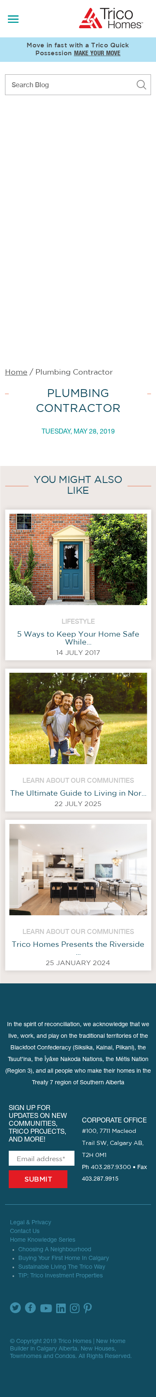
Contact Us (25, 1232)
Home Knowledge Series (42, 1240)
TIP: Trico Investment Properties (60, 1276)
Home (16, 372)
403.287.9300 (111, 1167)
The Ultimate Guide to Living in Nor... (78, 793)
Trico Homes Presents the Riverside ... (78, 948)
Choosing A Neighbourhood (54, 1250)
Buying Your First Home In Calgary (63, 1259)
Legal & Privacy (30, 1223)
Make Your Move (97, 54)
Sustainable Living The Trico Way (61, 1267)
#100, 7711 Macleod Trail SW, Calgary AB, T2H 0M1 (113, 1143)
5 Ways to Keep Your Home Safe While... (78, 638)
